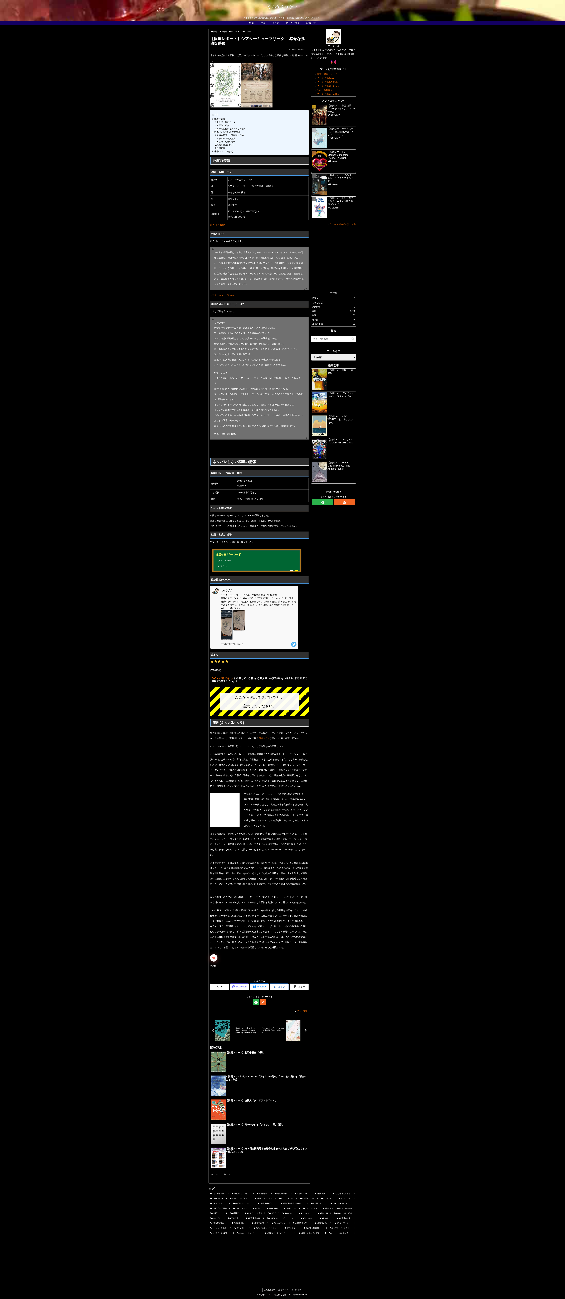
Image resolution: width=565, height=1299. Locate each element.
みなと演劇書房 (325, 90)
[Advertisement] (254, 448)
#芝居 (224, 32)
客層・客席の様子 (227, 142)
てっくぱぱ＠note (325, 78)
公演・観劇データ (227, 122)
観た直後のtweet (226, 145)
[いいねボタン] (213, 958)
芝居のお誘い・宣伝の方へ (276, 1290)
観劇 (215, 32)
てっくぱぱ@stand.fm (328, 94)
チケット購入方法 (227, 138)
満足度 (222, 148)
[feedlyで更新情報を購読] (256, 1002)
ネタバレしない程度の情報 (227, 132)
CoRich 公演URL (218, 225)
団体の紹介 (224, 125)
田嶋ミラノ (264, 738)
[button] (299, 986)
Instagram (296, 1290)
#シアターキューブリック (241, 32)
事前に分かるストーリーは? (232, 129)
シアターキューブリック (222, 295)
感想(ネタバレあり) (223, 151)
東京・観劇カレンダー (328, 74)
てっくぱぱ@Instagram (328, 86)
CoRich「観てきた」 (223, 678)
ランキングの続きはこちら (342, 224)
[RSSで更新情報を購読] (263, 1002)
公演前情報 (219, 119)
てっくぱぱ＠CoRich (327, 82)
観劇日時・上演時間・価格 (231, 135)
